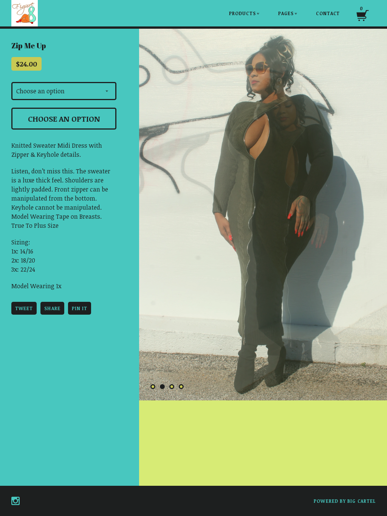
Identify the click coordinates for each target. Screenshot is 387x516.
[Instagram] (15, 501)
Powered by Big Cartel (345, 501)
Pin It (79, 308)
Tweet (24, 308)
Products (244, 13)
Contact (328, 13)
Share (52, 308)
